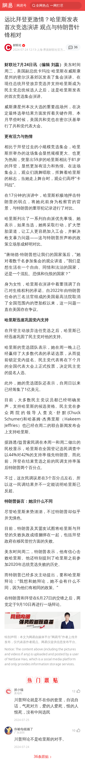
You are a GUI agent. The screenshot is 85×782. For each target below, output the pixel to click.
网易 (7, 5)
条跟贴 (42, 756)
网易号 (21, 5)
